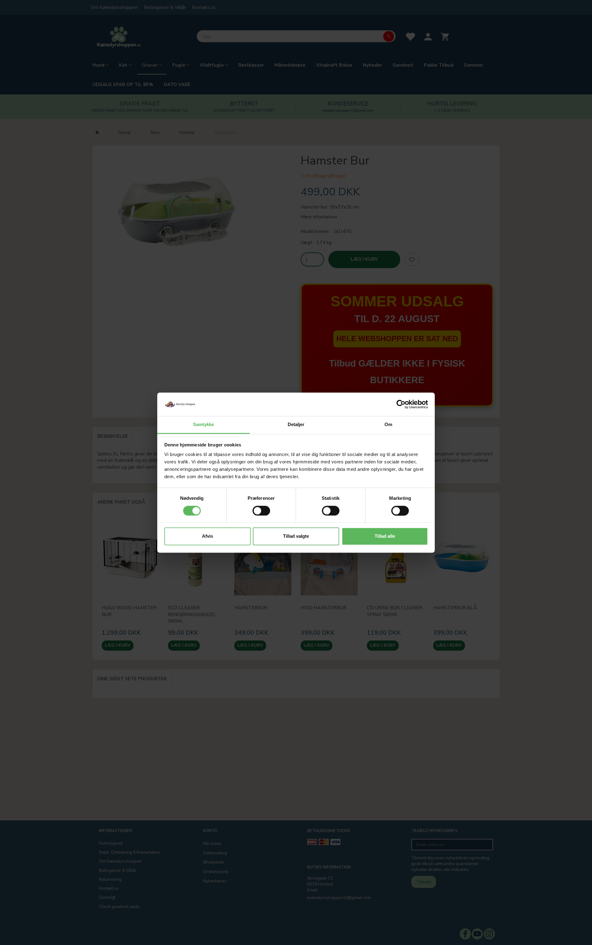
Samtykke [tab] (203, 424)
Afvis (207, 536)
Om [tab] (388, 424)
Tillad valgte (296, 536)
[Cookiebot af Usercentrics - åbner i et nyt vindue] (401, 404)
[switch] (261, 511)
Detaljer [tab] (296, 424)
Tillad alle (385, 536)
